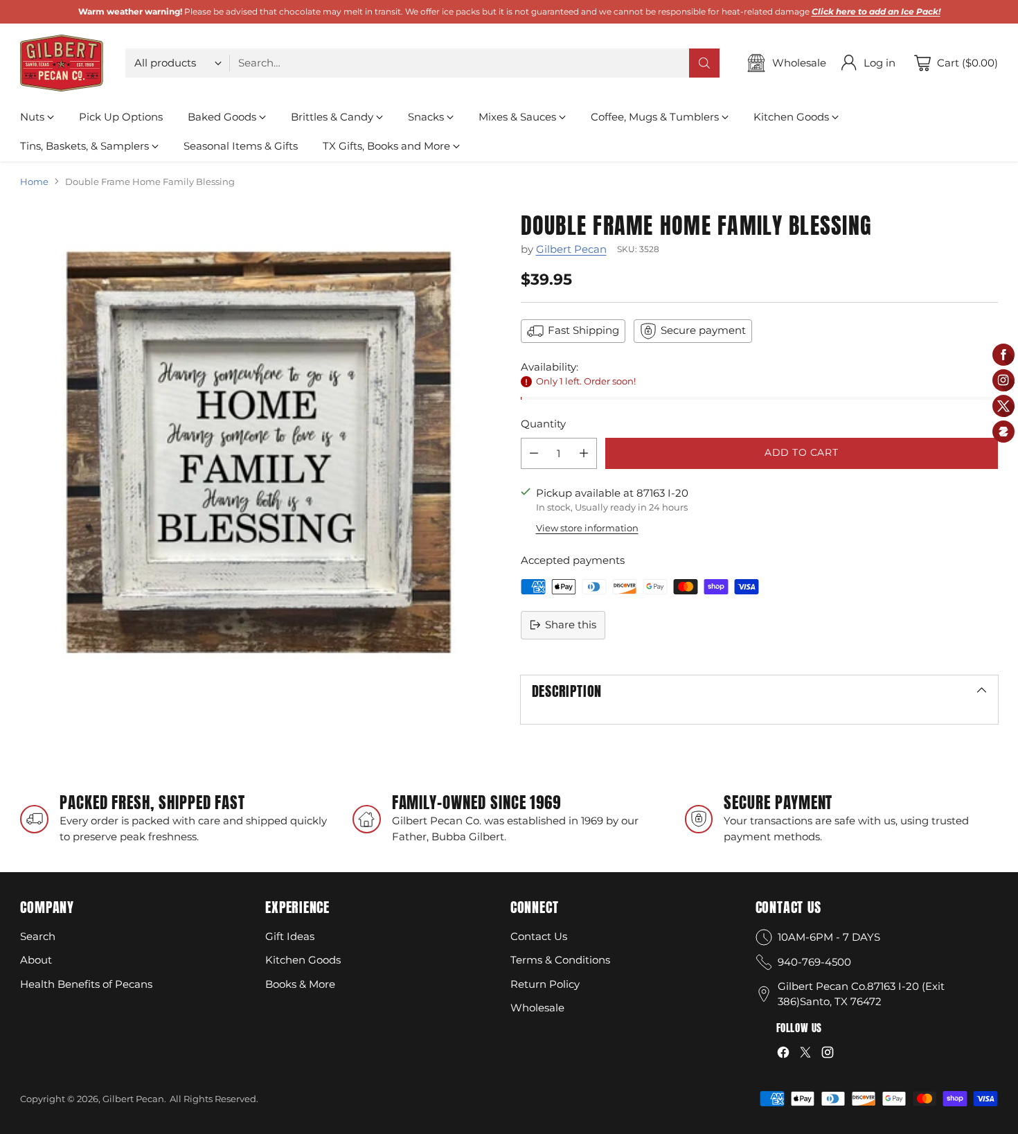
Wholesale (537, 1007)
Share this (570, 624)
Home (34, 181)
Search (37, 936)
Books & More (300, 984)
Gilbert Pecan (571, 249)
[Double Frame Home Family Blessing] (258, 452)
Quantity (543, 423)
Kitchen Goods (303, 959)
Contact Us (538, 936)
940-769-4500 (814, 961)
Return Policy (545, 984)
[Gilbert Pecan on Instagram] (827, 1054)
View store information (587, 527)
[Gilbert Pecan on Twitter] (805, 1054)
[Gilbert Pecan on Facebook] (783, 1054)
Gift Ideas (289, 936)
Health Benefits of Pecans (86, 984)
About (36, 959)
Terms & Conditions (560, 959)
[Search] (704, 63)
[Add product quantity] (583, 453)
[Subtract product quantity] (533, 453)
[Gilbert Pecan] (61, 63)
